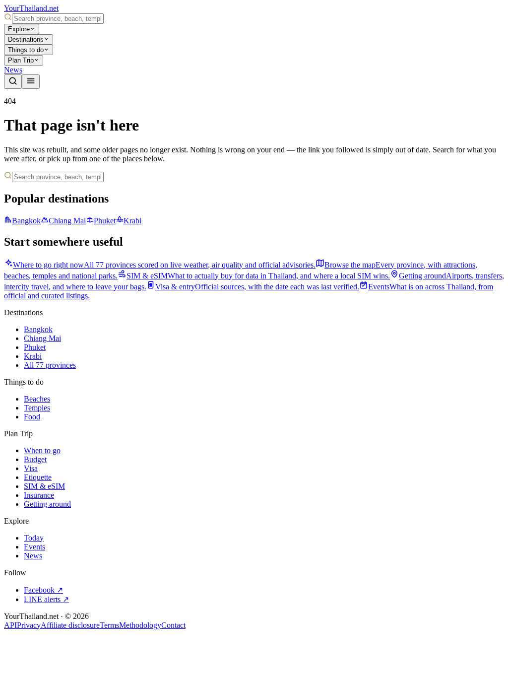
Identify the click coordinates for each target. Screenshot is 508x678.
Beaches (37, 399)
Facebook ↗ (43, 590)
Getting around (47, 504)
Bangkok (26, 220)
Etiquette (38, 477)
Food (32, 416)
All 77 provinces (50, 365)
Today (34, 538)
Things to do (26, 50)
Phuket (105, 220)
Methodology (140, 625)
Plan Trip (21, 60)
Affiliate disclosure (70, 625)
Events (34, 546)
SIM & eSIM (44, 486)
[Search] (13, 81)
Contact (173, 625)
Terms (109, 625)
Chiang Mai (67, 220)
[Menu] (31, 81)
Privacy (29, 625)
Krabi (132, 220)
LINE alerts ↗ (46, 599)
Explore (19, 29)
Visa (31, 468)
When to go (42, 450)
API (10, 625)
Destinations (26, 39)
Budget (35, 459)
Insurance (39, 495)
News (13, 70)
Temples (37, 408)
